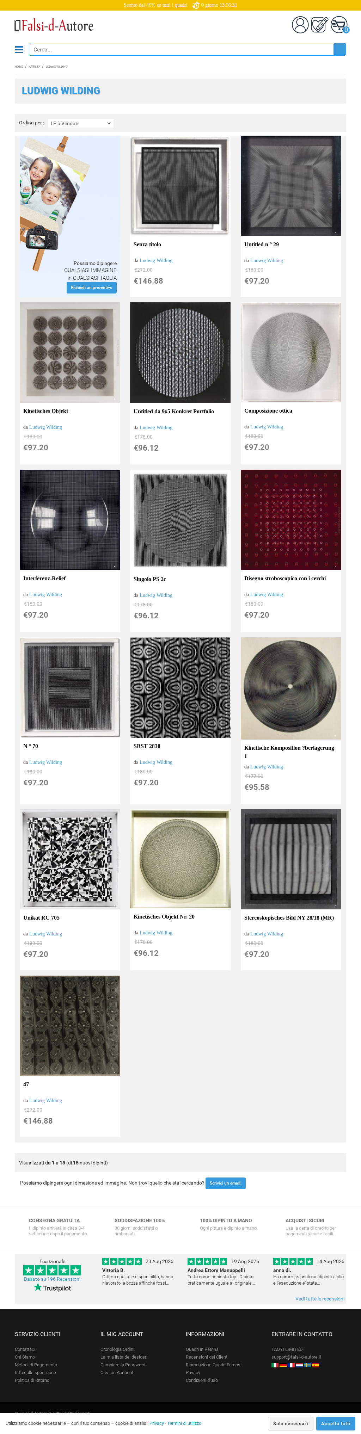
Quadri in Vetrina (202, 1349)
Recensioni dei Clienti (207, 1357)
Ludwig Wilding (156, 260)
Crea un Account (116, 1372)
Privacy (193, 1372)
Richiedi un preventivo (91, 287)
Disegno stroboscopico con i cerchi (285, 578)
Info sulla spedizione (35, 1372)
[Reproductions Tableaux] (291, 1364)
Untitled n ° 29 (261, 244)
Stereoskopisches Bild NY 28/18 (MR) (289, 918)
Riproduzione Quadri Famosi (213, 1364)
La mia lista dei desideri (123, 1357)
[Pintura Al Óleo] (315, 1364)
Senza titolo (147, 244)
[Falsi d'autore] (275, 1364)
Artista (34, 66)
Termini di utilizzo (184, 1423)
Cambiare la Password (122, 1364)
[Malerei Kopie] (283, 1364)
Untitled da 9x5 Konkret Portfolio (174, 411)
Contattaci (25, 1349)
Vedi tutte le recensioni (319, 1299)
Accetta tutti (335, 1423)
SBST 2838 (147, 746)
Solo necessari (290, 1423)
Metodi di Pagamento (36, 1364)
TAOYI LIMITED (287, 1349)
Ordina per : (31, 122)
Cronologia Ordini (117, 1349)
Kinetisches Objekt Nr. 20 (164, 917)
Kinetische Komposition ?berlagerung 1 (289, 752)
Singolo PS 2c (150, 579)
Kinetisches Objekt (45, 411)
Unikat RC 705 (41, 918)
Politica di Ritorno (32, 1380)
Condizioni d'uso (202, 1380)
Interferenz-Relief (44, 578)
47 (26, 1084)
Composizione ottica (268, 411)
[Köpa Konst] (307, 1364)
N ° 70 (30, 746)
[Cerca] (339, 49)
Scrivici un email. (225, 1183)
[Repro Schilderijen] (299, 1364)
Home (19, 66)
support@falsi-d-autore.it (296, 1357)
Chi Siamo (25, 1357)
